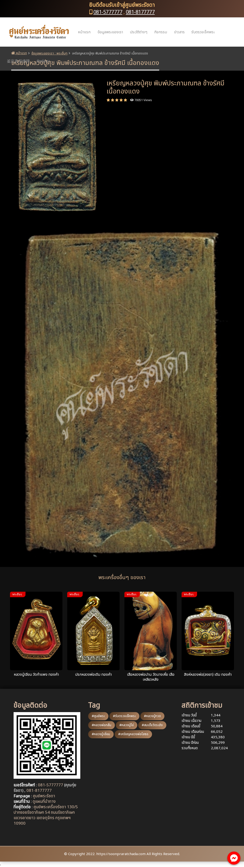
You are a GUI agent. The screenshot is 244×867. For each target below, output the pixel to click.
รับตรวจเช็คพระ (203, 32)
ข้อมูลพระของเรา (110, 32)
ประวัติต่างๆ (138, 32)
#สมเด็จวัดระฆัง (152, 725)
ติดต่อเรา (43, 61)
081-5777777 (107, 12)
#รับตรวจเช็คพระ (124, 716)
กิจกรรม (160, 32)
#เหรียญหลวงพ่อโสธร (133, 734)
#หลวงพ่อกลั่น (101, 725)
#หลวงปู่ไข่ (126, 725)
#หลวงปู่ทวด (152, 716)
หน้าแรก (84, 32)
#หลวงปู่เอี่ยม (101, 734)
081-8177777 (140, 12)
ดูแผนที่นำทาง (44, 801)
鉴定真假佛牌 (18, 61)
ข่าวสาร (179, 32)
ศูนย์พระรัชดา (44, 796)
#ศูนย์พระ (98, 716)
